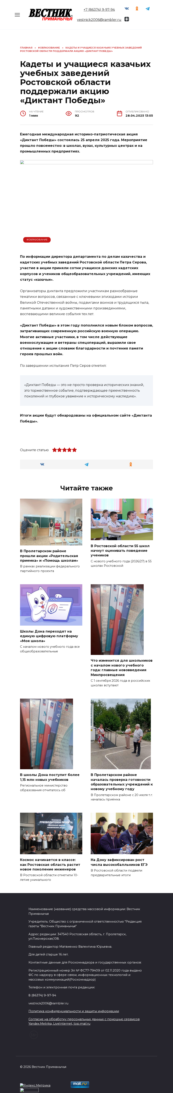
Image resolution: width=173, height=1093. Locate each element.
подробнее (92, 1076)
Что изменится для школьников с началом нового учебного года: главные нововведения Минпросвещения (122, 667)
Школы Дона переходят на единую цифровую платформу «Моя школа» (49, 636)
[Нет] (168, 1082)
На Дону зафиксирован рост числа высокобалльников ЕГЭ (119, 862)
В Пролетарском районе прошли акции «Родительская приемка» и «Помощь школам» (49, 556)
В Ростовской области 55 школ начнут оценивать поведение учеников (120, 550)
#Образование (37, 239)
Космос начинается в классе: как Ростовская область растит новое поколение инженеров (50, 864)
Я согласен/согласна (87, 1086)
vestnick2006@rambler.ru (99, 20)
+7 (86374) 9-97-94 (99, 10)
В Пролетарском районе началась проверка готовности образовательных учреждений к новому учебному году (122, 782)
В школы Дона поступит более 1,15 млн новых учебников (50, 777)
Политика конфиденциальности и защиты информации (73, 1011)
